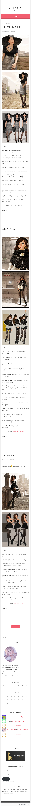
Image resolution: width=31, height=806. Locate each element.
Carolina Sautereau (11, 729)
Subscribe (6, 779)
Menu (16, 16)
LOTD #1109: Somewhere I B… (21, 726)
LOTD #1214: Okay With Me (21, 717)
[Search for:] (15, 637)
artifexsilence (10, 726)
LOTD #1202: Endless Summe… (19, 721)
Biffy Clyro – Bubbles (18, 431)
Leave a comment (14, 233)
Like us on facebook (15, 741)
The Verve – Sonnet (19, 603)
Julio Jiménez (10, 717)
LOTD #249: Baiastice (11, 27)
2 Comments (12, 31)
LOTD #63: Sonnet (10, 455)
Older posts (16, 626)
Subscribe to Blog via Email (15, 766)
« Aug (3, 708)
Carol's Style (15, 7)
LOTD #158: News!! (10, 228)
